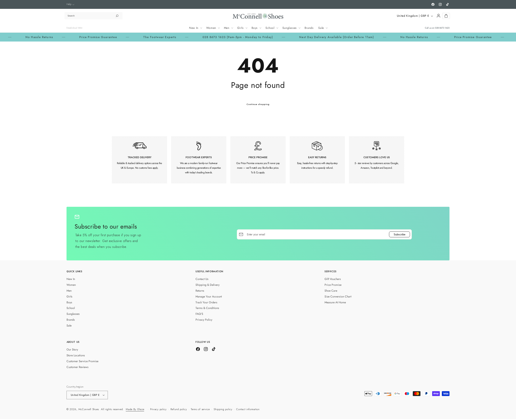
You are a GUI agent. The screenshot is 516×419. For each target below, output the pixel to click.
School (71, 308)
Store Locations (76, 355)
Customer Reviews (77, 367)
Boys (69, 302)
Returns (200, 291)
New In (71, 279)
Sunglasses (73, 314)
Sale (69, 325)
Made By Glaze (135, 409)
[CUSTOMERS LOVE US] (376, 159)
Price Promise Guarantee (83, 37)
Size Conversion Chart (338, 296)
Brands (71, 320)
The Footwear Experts (144, 37)
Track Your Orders (206, 302)
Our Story (72, 349)
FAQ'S (199, 314)
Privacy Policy (204, 320)
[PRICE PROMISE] (258, 159)
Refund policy (179, 409)
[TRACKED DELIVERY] (139, 159)
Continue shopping (258, 104)
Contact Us (202, 279)
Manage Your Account (209, 296)
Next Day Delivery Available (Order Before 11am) (321, 37)
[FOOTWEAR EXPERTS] (198, 159)
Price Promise (333, 285)
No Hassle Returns (24, 37)
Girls (69, 296)
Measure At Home (335, 302)
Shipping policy (223, 409)
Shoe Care (331, 291)
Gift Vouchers (333, 279)
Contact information (247, 409)
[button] (70, 4)
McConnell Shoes (88, 409)
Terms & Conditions (207, 308)
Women (71, 285)
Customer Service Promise (82, 361)
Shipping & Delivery (208, 285)
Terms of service (200, 409)
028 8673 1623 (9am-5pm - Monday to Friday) (222, 37)
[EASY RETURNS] (317, 159)
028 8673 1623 (442, 27)
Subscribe (399, 234)
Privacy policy (158, 409)
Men (69, 291)
